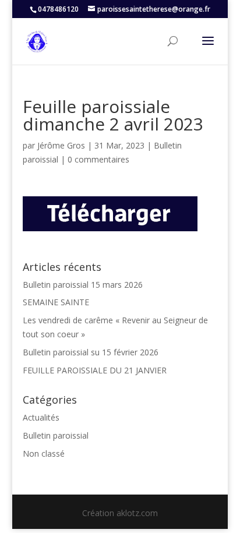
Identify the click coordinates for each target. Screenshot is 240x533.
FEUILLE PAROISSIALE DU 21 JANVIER (95, 370)
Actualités (41, 417)
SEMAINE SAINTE (56, 302)
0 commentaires (98, 159)
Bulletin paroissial (56, 435)
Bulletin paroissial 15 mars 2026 (83, 284)
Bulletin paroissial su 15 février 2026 (90, 352)
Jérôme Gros (61, 145)
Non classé (44, 453)
